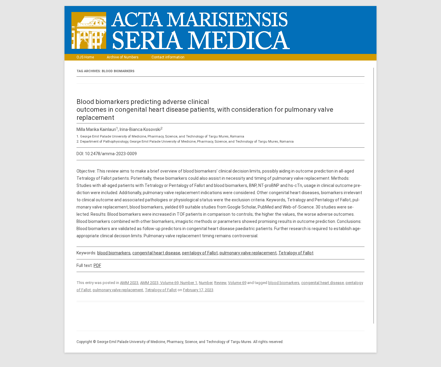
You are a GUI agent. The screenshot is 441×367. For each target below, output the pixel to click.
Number (205, 282)
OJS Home (85, 57)
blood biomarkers (113, 252)
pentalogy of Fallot (200, 252)
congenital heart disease (156, 252)
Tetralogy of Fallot (296, 252)
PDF (97, 265)
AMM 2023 (129, 282)
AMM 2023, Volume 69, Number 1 (168, 282)
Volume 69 (237, 282)
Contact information (168, 57)
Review (220, 282)
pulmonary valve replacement (248, 252)
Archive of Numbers (123, 57)
